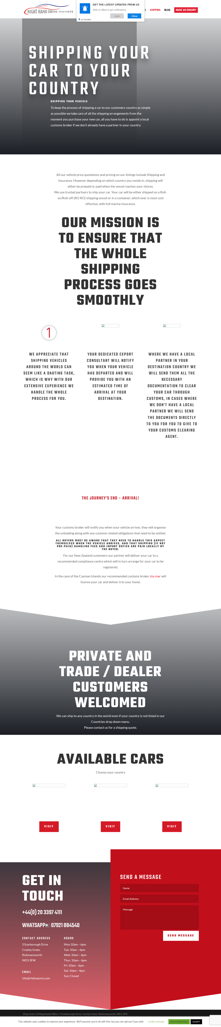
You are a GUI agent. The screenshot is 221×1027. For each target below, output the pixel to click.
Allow (134, 16)
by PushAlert (86, 19)
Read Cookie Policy (179, 1022)
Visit (49, 826)
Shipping (155, 10)
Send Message (181, 935)
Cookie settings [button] (156, 1021)
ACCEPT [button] (196, 1022)
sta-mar (155, 576)
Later (117, 16)
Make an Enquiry (186, 9)
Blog (167, 10)
